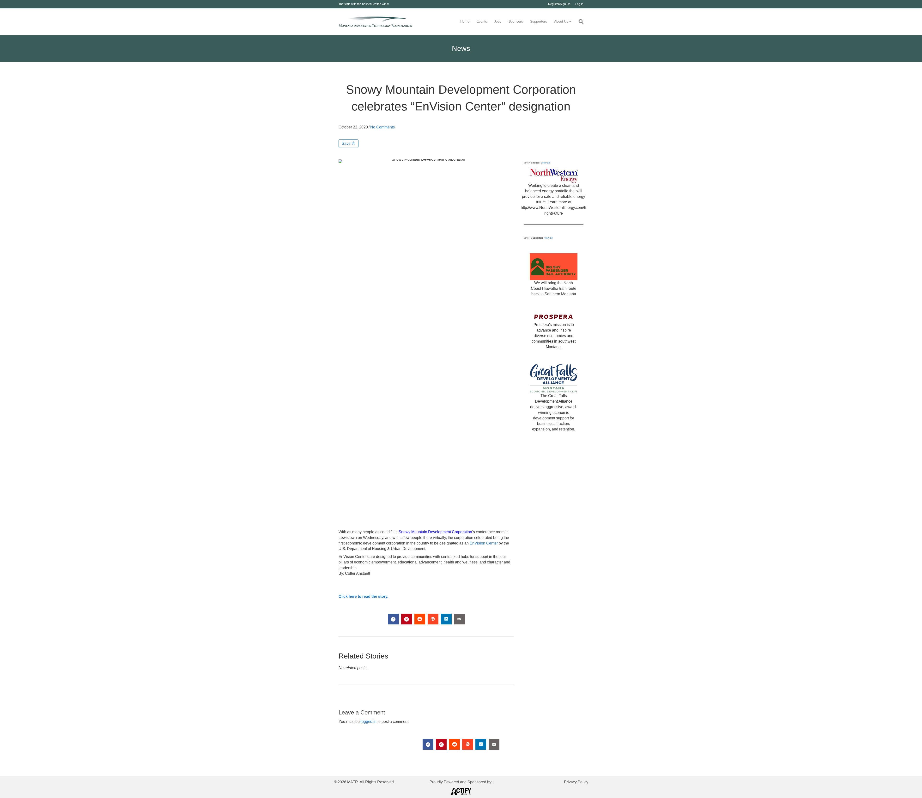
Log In (579, 4)
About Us (561, 21)
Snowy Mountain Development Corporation (435, 532)
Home (464, 21)
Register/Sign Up (559, 4)
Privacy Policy (576, 782)
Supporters (538, 21)
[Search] (579, 21)
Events (482, 21)
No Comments (382, 127)
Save (347, 143)
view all (546, 162)
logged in (368, 721)
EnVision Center (484, 543)
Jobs (497, 21)
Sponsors (516, 21)
